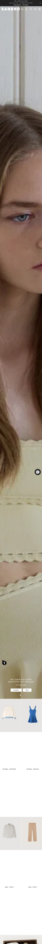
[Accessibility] (4, 663)
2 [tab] (21, 695)
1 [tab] (20, 695)
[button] (26, 9)
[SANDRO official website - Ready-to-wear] (10, 9)
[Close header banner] (40, 3)
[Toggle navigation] (39, 9)
